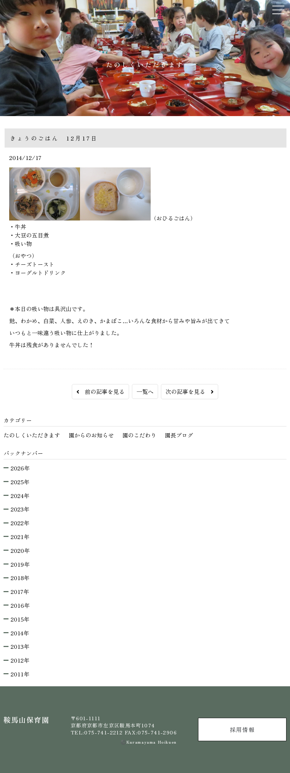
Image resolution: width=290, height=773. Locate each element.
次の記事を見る (188, 391)
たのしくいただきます (32, 435)
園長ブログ (179, 435)
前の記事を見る (101, 391)
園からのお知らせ (91, 435)
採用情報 (242, 729)
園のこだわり (139, 435)
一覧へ (145, 391)
